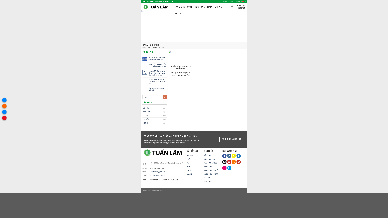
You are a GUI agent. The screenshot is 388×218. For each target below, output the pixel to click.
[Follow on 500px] (229, 168)
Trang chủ (179, 7)
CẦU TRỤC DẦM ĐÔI (210, 159)
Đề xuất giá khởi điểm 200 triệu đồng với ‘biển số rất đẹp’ (157, 81)
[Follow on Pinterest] (229, 162)
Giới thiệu (224, 1)
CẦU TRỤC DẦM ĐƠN (211, 163)
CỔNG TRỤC (146, 112)
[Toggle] (166, 108)
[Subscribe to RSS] (234, 162)
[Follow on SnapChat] (234, 156)
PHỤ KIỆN (145, 119)
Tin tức (177, 14)
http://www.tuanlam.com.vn (157, 175)
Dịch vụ (189, 163)
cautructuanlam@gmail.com (157, 172)
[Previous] (145, 26)
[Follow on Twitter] (238, 156)
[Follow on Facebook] (224, 156)
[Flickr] (224, 168)
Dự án (218, 7)
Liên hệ (189, 170)
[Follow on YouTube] (238, 162)
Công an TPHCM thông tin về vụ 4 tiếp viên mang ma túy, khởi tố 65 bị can (157, 73)
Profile (231, 1)
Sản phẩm (206, 7)
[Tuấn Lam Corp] (156, 7)
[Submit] (165, 97)
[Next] (242, 26)
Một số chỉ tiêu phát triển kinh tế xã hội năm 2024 (157, 59)
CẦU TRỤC (145, 108)
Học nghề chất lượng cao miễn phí (156, 89)
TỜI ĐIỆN (145, 123)
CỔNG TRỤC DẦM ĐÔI (211, 170)
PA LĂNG (145, 116)
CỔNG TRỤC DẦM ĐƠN (211, 174)
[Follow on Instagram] (229, 156)
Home (144, 47)
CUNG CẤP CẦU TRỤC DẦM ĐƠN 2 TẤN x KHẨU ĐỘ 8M (157, 65)
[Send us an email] (224, 162)
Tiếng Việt (239, 1)
